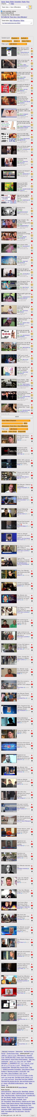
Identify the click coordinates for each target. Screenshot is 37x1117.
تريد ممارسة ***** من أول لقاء (11, 1065)
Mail (11, 20)
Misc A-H (25, 359)
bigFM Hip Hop (20, 1093)
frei (7, 1085)
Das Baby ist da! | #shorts (22, 1077)
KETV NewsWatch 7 (22, 500)
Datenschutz (19, 1051)
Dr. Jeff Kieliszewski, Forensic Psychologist (22, 563)
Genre (16, 41)
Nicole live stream (24, 162)
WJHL (18, 747)
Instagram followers (24, 114)
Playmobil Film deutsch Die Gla (10, 1081)
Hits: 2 (18, 52)
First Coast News (21, 1044)
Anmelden (18, 2)
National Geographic (22, 487)
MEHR (17, 416)
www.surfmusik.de (6, 1091)
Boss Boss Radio (10, 1095)
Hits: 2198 (19, 297)
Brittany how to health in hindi (25, 127)
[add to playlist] (32, 51)
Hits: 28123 (20, 114)
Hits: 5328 (19, 210)
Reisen (3, 1085)
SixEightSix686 (23, 225)
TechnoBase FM (9, 1111)
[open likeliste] (31, 23)
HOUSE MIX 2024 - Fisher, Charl (14, 1057)
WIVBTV (19, 931)
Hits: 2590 (19, 261)
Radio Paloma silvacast (12, 1103)
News (8, 2)
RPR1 (8, 1107)
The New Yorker (21, 513)
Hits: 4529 (19, 236)
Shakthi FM (24, 1107)
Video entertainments (23, 65)
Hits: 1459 (19, 384)
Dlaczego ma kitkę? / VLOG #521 (16, 1071)
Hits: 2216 (19, 287)
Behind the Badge (21, 526)
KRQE (18, 464)
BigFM (14, 1093)
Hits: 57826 (20, 77)
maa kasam (25, 246)
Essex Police (20, 687)
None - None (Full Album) (11, 1073)
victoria (5, 1083)
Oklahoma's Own (21, 1019)
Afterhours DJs (16, 1091)
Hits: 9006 (19, 173)
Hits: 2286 (19, 274)
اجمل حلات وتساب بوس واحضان (17, 1061)
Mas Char (25, 287)
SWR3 (10, 1109)
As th (20, 1073)
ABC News (20, 649)
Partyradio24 (7, 1101)
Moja (4, 1075)
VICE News (20, 919)
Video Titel (25, 41)
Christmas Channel (20, 1095)
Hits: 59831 (20, 64)
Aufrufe (23, 38)
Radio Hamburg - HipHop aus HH (21, 1101)
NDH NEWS (23, 78)
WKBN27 (19, 1030)
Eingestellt (21, 431)
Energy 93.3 (20, 1097)
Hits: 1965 (19, 310)
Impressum (11, 1051)
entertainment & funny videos (25, 297)
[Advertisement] (17, 31)
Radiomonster (14, 1105)
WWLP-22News (21, 659)
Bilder (12, 2)
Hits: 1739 (19, 335)
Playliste (14, 38)
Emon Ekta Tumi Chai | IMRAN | (24, 1079)
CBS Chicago (20, 798)
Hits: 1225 (19, 396)
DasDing (14, 1097)
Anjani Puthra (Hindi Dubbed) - (19, 1059)
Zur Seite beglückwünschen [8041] (11, 23)
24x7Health (25, 274)
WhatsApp (16, 20)
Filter (12, 4)
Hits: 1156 (19, 410)
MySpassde (25, 173)
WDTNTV (19, 586)
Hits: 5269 (19, 224)
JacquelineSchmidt (21, 212)
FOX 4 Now (20, 845)
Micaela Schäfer (23, 237)
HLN (18, 882)
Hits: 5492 (19, 200)
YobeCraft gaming (23, 262)
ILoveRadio (19, 1099)
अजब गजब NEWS (23, 90)
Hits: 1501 (19, 372)
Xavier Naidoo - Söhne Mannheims (25, 385)
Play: (28, 2)
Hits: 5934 (19, 189)
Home (3, 2)
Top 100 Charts (19, 1111)
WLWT (19, 833)
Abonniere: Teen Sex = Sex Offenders (15, 426)
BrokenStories (24, 52)
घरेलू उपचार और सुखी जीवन (25, 139)
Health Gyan (26, 200)
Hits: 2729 (19, 246)
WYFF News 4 (20, 942)
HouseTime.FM (10, 1099)
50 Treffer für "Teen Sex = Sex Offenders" (14, 17)
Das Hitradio (7, 1097)
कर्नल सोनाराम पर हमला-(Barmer (16, 1083)
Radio (24, 2)
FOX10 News (20, 993)
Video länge (6, 41)
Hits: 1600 (19, 359)
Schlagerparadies (16, 1107)
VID (18, 54)
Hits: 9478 (19, 149)
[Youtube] (32, 57)
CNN (18, 440)
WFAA (18, 722)
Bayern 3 (8, 1093)
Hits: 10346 (20, 138)
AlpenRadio (25, 1091)
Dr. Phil (19, 893)
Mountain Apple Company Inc (25, 411)
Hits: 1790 (19, 322)
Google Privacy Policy (13, 1053)
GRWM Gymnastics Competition (12, 1069)
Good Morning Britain (22, 980)
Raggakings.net (23, 1105)
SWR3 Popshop (16, 1109)
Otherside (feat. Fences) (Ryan (19, 1067)
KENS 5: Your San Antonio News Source (23, 539)
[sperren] (32, 54)
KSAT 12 (19, 599)
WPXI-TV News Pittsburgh (23, 821)
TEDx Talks (20, 454)
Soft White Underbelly (22, 868)
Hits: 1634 (19, 347)
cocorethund (26, 149)
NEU (25, 423)
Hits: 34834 (20, 89)
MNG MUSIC (26, 347)
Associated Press (21, 698)
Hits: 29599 (20, 101)
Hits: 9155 (19, 161)
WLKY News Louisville (22, 550)
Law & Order (20, 968)
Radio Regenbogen (25, 1103)
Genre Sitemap (22, 1087)
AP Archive (20, 772)
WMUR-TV (20, 575)
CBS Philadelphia (21, 710)
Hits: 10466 (20, 126)
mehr (26, 1083)
